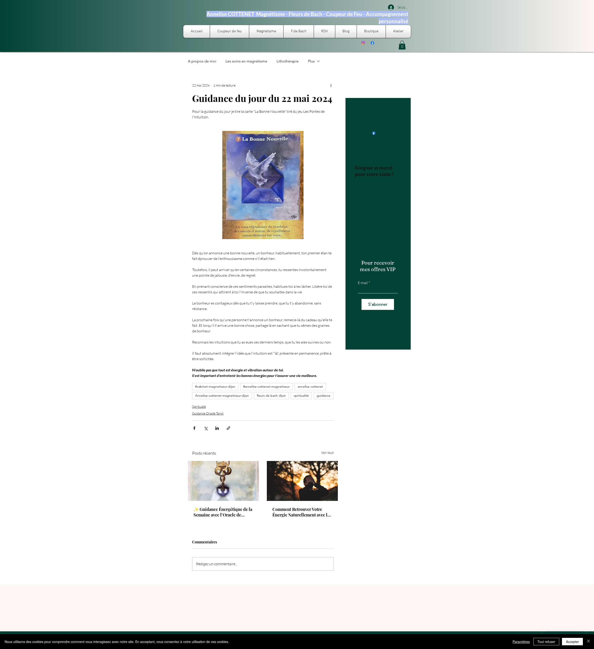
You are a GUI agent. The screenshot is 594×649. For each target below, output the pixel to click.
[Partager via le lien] (228, 428)
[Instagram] (363, 43)
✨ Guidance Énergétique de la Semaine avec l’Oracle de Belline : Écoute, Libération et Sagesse (223, 512)
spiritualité (301, 395)
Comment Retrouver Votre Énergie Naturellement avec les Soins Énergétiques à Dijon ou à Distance (301, 512)
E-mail (363, 283)
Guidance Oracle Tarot (207, 413)
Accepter (572, 641)
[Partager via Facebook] (194, 428)
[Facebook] (372, 43)
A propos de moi (202, 61)
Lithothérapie (288, 61)
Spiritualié (199, 407)
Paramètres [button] (521, 641)
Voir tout (327, 452)
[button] (402, 45)
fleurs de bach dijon (271, 395)
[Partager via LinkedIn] (217, 428)
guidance (323, 395)
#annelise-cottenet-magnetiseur (266, 386)
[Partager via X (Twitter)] (205, 428)
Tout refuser (546, 641)
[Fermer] (588, 641)
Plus (311, 61)
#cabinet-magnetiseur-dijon (215, 386)
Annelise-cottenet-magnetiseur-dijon (222, 395)
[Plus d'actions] (331, 85)
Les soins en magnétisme (246, 61)
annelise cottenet (310, 386)
